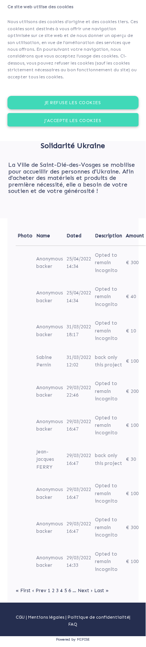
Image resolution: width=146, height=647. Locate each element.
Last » (101, 590)
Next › (85, 590)
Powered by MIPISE (73, 639)
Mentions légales (46, 617)
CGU (20, 617)
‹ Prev (39, 590)
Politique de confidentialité (98, 617)
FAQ (72, 624)
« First (23, 590)
